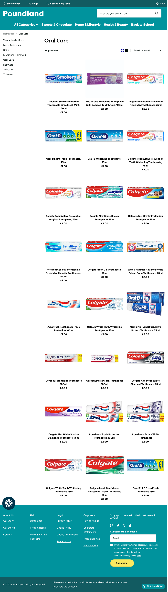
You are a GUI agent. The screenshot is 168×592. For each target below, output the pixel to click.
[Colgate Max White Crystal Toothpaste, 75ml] (104, 193)
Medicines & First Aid (14, 54)
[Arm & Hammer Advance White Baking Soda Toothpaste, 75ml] (145, 247)
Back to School (142, 24)
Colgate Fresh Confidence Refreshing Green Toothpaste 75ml (104, 491)
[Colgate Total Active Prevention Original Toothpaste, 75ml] (63, 193)
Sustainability (91, 545)
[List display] (126, 50)
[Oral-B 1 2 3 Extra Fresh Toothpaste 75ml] (145, 465)
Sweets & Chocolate (56, 24)
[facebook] (118, 525)
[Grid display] (122, 50)
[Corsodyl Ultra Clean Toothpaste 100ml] (104, 358)
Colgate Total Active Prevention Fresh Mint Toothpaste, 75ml (145, 103)
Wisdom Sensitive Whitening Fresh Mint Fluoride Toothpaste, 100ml (64, 273)
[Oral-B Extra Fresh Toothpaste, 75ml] (63, 136)
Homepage (8, 33)
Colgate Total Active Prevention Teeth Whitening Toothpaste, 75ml (145, 162)
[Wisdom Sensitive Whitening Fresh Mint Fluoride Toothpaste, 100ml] (63, 247)
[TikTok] (130, 525)
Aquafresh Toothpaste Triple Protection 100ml (63, 328)
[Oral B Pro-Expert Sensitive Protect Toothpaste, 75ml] (145, 304)
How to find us (91, 520)
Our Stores (9, 527)
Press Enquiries (92, 538)
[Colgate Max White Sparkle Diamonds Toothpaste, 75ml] (63, 411)
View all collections (13, 40)
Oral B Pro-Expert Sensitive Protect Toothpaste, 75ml (145, 328)
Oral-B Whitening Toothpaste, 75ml (104, 160)
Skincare (8, 69)
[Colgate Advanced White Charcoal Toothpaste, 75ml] (145, 358)
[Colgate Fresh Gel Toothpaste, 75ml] (104, 247)
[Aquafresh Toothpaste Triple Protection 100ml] (63, 304)
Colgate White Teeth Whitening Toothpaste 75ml (63, 490)
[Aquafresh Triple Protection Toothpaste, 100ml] (104, 411)
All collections (26, 24)
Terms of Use (64, 541)
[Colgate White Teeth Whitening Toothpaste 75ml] (63, 465)
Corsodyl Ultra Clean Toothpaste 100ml (104, 382)
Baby (6, 50)
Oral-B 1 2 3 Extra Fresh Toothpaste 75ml (146, 490)
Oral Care (8, 59)
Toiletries (8, 74)
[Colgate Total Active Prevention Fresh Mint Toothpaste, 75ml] (145, 79)
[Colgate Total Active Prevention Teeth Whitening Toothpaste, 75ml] (145, 136)
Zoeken (156, 13)
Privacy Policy (64, 520)
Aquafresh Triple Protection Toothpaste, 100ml (104, 436)
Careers (7, 534)
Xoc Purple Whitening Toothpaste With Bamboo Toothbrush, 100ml (104, 103)
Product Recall (38, 527)
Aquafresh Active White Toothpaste (145, 436)
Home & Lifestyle (88, 24)
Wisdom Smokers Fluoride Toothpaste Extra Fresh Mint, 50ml (63, 105)
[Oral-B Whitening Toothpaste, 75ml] (104, 136)
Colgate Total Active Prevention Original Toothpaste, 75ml (63, 218)
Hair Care (8, 64)
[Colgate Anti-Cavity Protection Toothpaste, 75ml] (145, 193)
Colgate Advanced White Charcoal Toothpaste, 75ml (145, 382)
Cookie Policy (64, 527)
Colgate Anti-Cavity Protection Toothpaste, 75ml (145, 218)
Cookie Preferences (67, 534)
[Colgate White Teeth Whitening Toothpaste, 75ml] (104, 304)
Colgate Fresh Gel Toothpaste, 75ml (105, 271)
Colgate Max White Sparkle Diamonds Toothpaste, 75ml (63, 436)
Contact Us (36, 520)
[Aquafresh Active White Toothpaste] (145, 411)
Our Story (8, 520)
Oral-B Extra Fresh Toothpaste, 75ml (63, 160)
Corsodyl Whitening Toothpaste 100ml (64, 382)
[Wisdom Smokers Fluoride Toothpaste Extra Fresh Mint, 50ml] (63, 79)
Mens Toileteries (12, 45)
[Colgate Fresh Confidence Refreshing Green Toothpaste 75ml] (104, 465)
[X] (124, 525)
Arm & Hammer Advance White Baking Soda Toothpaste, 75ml (145, 271)
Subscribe (122, 563)
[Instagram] (111, 525)
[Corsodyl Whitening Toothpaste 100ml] (63, 358)
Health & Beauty (116, 24)
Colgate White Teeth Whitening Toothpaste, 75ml (104, 328)
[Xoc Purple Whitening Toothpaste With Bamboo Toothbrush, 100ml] (104, 79)
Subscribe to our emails (123, 531)
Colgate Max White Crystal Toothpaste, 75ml (104, 218)
